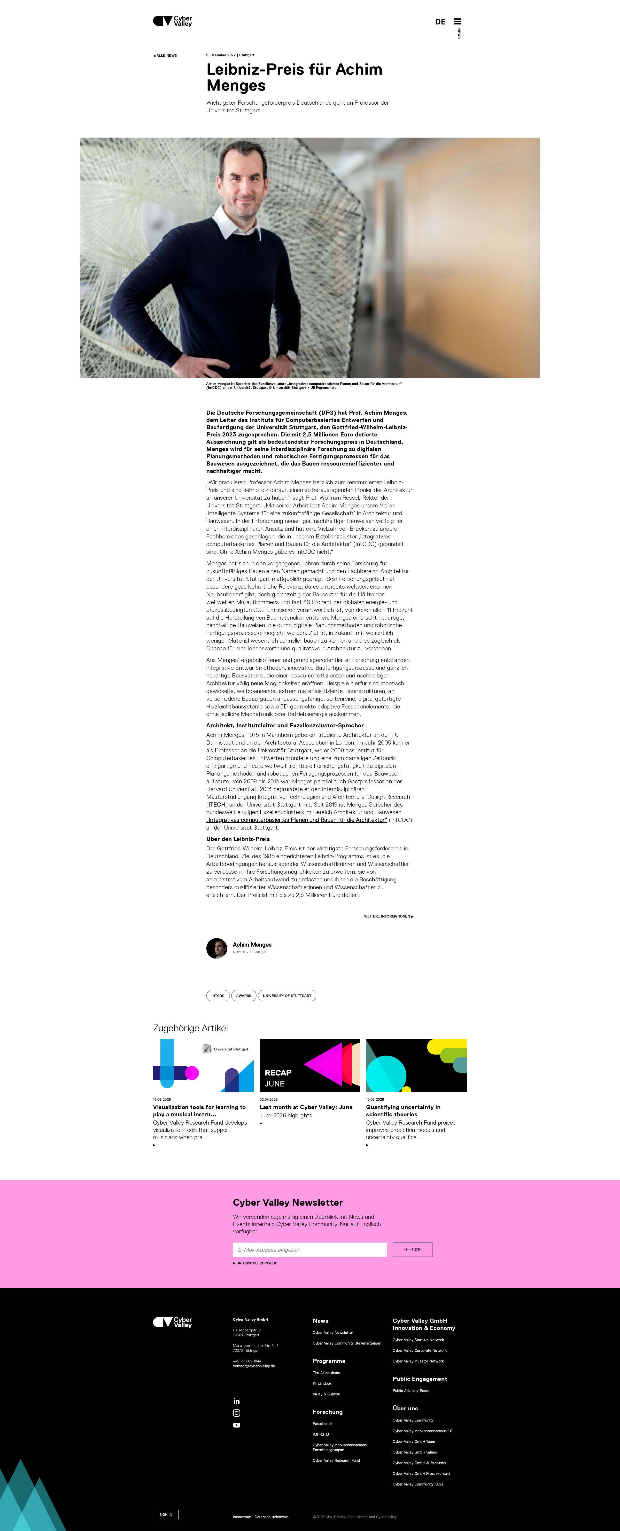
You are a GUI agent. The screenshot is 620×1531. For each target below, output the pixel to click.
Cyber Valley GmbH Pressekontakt (421, 1473)
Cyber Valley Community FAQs (418, 1484)
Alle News (166, 55)
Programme (329, 1361)
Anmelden (413, 1249)
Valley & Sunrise (326, 1394)
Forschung (328, 1411)
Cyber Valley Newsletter (333, 1332)
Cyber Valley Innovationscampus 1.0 (422, 1431)
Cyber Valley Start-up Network (418, 1340)
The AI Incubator (327, 1373)
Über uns (405, 1408)
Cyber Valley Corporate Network (420, 1350)
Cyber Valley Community (413, 1420)
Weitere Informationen (387, 916)
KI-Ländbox (322, 1383)
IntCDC (218, 996)
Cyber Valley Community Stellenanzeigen (347, 1343)
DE (440, 21)
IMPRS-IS (321, 1434)
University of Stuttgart (287, 996)
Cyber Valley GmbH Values (415, 1452)
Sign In (166, 1514)
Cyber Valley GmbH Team (414, 1441)
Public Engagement (420, 1379)
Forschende (323, 1424)
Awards (243, 996)
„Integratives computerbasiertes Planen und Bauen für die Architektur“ (296, 819)
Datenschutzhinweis (256, 1263)
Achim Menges (252, 944)
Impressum (242, 1517)
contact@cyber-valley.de (254, 1366)
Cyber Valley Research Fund (336, 1460)
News (459, 33)
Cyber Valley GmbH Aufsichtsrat (420, 1463)
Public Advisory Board (411, 1391)
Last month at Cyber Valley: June (306, 1107)
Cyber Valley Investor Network (418, 1361)
